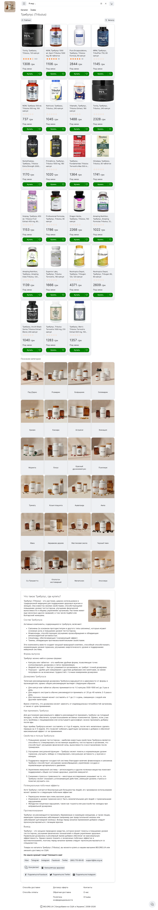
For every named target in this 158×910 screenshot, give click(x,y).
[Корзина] (111, 3)
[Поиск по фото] (101, 3)
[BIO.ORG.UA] (24, 3)
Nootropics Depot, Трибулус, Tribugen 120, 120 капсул (78, 274)
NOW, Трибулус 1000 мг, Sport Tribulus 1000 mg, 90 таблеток (55, 53)
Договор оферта (60, 887)
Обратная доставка (62, 892)
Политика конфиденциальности (63, 898)
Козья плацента (55, 505)
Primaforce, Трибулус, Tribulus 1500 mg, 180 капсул (55, 163)
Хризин (32, 430)
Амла (103, 505)
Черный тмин (103, 543)
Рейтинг (27, 20)
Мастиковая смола (79, 543)
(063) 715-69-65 (77, 860)
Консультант (34, 867)
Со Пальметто (32, 581)
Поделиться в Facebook (37, 874)
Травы (33, 10)
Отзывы (87, 897)
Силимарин (103, 392)
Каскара (55, 430)
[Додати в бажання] (39, 74)
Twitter (65, 860)
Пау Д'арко (32, 392)
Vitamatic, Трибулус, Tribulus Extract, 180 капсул (78, 108)
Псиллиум (103, 467)
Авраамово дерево (56, 543)
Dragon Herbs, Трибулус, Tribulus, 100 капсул (79, 219)
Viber (27, 860)
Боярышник (79, 392)
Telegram (35, 860)
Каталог (24, 10)
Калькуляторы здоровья (54, 868)
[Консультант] (152, 904)
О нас (86, 892)
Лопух (55, 467)
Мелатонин (79, 581)
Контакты (88, 887)
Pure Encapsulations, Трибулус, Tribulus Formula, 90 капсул (78, 53)
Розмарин (56, 392)
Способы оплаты (30, 892)
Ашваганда (79, 505)
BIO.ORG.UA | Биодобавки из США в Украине (63, 906)
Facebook (56, 860)
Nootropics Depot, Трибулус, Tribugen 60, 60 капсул (102, 274)
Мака (32, 543)
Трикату (32, 505)
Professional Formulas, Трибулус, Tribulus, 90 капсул (55, 219)
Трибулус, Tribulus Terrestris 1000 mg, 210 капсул (55, 329)
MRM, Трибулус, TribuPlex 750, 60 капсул (100, 53)
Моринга (32, 467)
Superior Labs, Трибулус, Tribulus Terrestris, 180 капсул (55, 274)
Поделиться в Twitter (61, 874)
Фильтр (111, 20)
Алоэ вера (103, 581)
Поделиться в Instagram (86, 874)
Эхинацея (103, 430)
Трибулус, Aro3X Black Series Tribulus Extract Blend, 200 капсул (32, 329)
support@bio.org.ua (94, 860)
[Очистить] (106, 3)
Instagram (45, 860)
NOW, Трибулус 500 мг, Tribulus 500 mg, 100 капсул (32, 108)
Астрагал (79, 430)
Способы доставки (31, 887)
